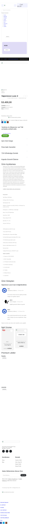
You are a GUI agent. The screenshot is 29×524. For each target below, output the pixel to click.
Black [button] (7, 341)
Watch (5, 25)
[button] (1, 500)
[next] (27, 96)
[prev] (24, 96)
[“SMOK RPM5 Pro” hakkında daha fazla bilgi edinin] (25, 330)
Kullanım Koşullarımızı (12, 478)
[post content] (7, 334)
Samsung (5, 23)
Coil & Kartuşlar (3, 515)
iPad (4, 22)
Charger (5, 17)
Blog (1, 520)
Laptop (5, 26)
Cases (5, 15)
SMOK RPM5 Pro (21, 342)
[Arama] (25, 10)
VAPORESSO (6, 108)
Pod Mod (26, 341)
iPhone (5, 20)
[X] (5, 122)
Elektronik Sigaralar (9, 107)
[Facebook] (2, 122)
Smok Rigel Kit (8, 344)
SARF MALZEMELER (4, 517)
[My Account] (15, 5)
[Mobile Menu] (2, 5)
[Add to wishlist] (14, 112)
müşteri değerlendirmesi (12, 98)
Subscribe (23, 475)
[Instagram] (8, 122)
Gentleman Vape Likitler (5, 512)
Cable (5, 19)
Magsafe (5, 16)
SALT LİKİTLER (3, 510)
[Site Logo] (8, 5)
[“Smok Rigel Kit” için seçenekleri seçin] (11, 330)
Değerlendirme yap (22, 98)
